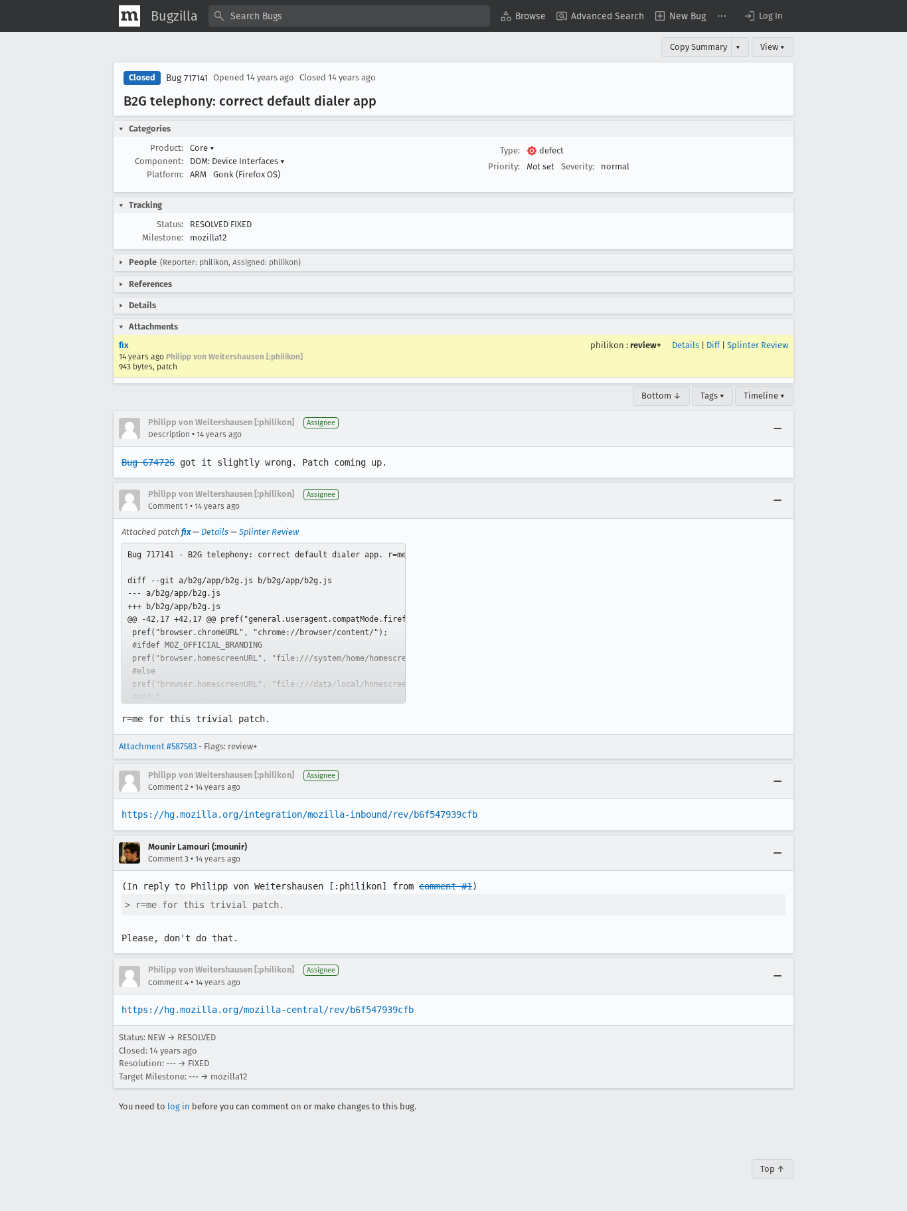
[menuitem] (523, 16)
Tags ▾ (712, 396)
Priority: (504, 166)
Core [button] (202, 148)
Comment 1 (168, 506)
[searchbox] (349, 16)
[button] (763, 16)
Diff (713, 345)
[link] (264, 623)
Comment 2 (168, 787)
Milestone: (162, 237)
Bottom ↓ (661, 396)
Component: (159, 161)
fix (124, 345)
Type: (510, 150)
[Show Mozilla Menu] (129, 16)
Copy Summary (698, 47)
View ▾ (772, 47)
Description (169, 434)
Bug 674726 (148, 462)
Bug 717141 (187, 78)
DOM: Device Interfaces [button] (237, 161)
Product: (166, 148)
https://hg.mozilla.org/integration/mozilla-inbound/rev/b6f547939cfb (299, 814)
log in (178, 1106)
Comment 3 (168, 859)
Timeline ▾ (764, 396)
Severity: (577, 166)
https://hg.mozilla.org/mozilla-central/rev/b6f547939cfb (268, 1009)
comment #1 (445, 886)
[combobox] (349, 16)
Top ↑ (772, 1169)
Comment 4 (168, 982)
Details (685, 345)
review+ (645, 345)
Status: (170, 224)
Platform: (165, 174)
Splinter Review (757, 345)
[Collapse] (777, 428)
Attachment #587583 (158, 746)
